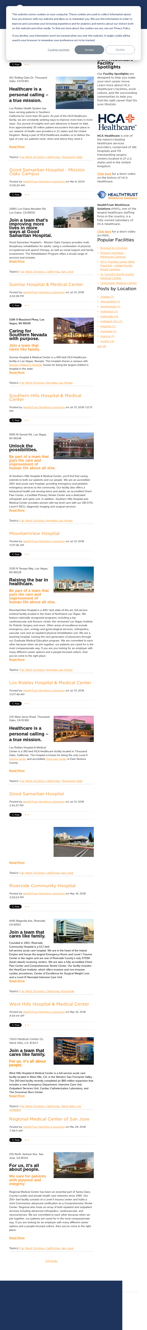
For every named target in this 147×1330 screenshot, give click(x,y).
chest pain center (56, 758)
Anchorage (110, 306)
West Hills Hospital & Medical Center (49, 1004)
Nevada (51, 382)
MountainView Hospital (34, 533)
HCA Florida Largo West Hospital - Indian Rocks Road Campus (117, 265)
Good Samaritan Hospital (36, 793)
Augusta (108, 331)
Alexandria (110, 301)
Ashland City (111, 321)
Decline (120, 49)
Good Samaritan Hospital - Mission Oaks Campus (47, 171)
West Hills (68, 1106)
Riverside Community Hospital (42, 885)
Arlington (109, 311)
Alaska (107, 296)
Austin (107, 341)
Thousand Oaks (71, 157)
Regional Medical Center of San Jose (49, 1118)
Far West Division (32, 157)
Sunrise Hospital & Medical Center (46, 284)
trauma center (17, 758)
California (53, 157)
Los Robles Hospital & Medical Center (50, 682)
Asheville (109, 316)
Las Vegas (65, 382)
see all (101, 346)
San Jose (67, 271)
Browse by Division (113, 248)
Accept (89, 49)
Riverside (67, 991)
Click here (104, 173)
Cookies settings (58, 49)
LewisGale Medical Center (118, 283)
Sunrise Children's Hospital (25, 364)
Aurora (107, 336)
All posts (51, 1261)
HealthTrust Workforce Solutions (44, 181)
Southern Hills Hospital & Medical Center (45, 397)
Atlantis (107, 326)
